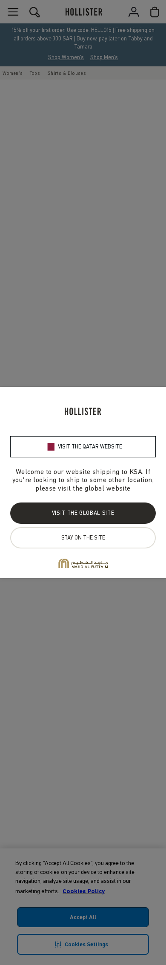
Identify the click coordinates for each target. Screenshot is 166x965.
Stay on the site (83, 537)
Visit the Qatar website (90, 446)
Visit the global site (83, 513)
